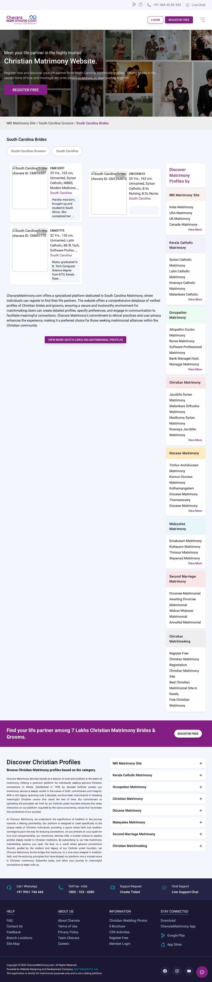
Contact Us (15, 926)
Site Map (13, 944)
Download (168, 920)
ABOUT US (65, 911)
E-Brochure (117, 926)
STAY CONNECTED (174, 911)
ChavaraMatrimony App (178, 926)
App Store (174, 944)
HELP (11, 911)
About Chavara (69, 920)
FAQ (10, 920)
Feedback (14, 932)
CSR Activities (119, 932)
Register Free (118, 938)
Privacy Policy (68, 932)
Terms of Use (67, 926)
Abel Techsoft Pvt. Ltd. (85, 969)
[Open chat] (202, 972)
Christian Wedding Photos (128, 920)
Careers (63, 944)
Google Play (176, 935)
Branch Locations (19, 938)
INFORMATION (120, 911)
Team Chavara (68, 938)
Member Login (119, 944)
